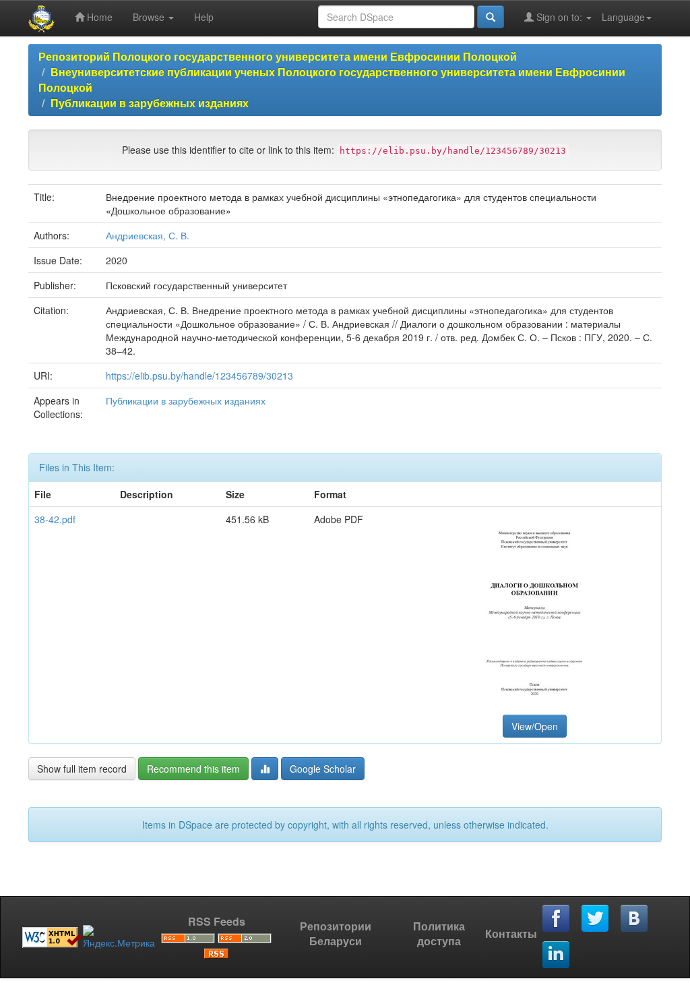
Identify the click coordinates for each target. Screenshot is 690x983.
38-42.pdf (54, 519)
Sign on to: (559, 17)
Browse (150, 17)
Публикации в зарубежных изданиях (150, 103)
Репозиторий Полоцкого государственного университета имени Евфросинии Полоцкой (277, 56)
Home (98, 17)
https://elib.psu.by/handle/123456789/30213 (199, 375)
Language (623, 17)
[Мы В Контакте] (635, 919)
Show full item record (82, 768)
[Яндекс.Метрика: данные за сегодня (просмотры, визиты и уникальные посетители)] (119, 937)
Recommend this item (193, 768)
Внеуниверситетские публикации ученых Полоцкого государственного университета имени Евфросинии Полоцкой (331, 79)
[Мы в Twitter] (596, 919)
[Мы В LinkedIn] (556, 955)
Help (204, 17)
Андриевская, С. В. (147, 235)
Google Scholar (323, 768)
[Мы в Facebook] (556, 919)
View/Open (534, 726)
